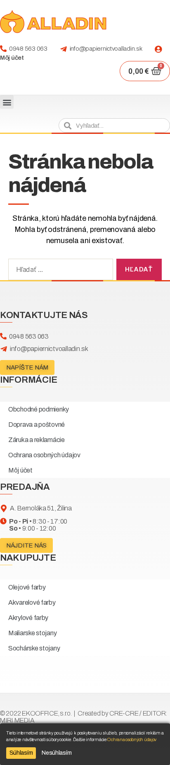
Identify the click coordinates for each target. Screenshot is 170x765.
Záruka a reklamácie (36, 439)
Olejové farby (27, 587)
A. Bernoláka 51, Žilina (41, 508)
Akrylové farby (28, 617)
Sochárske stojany (34, 648)
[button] (7, 102)
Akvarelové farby (32, 602)
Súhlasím (21, 753)
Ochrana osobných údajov (44, 455)
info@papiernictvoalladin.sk (106, 48)
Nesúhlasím (56, 753)
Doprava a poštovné (36, 424)
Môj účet (12, 57)
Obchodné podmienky (38, 409)
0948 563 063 (28, 48)
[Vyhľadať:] (59, 271)
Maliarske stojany (32, 632)
